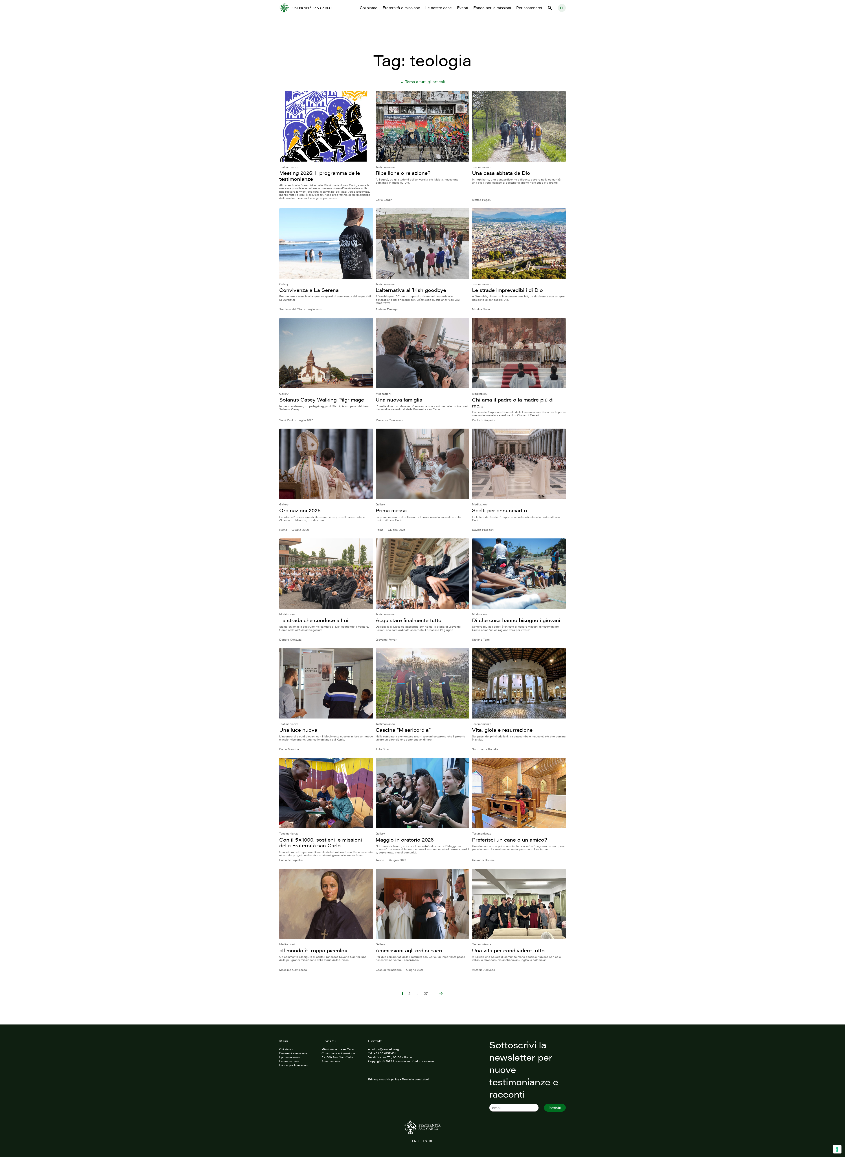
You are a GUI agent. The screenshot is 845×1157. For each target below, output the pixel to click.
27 (426, 993)
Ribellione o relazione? (403, 173)
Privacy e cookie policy (383, 1079)
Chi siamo (368, 7)
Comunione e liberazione (338, 1053)
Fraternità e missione (401, 7)
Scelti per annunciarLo (499, 510)
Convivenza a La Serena (309, 290)
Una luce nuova (298, 730)
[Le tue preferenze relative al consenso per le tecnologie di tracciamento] (837, 1149)
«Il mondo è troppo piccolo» (313, 950)
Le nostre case (438, 7)
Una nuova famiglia (399, 399)
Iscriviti (555, 1107)
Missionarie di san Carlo (337, 1049)
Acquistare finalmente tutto (408, 620)
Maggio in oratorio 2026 (405, 839)
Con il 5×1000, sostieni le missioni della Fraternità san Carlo (320, 842)
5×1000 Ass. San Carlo (337, 1057)
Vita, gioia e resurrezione (502, 730)
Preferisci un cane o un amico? (509, 839)
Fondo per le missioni (492, 7)
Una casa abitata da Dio (501, 173)
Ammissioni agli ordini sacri (409, 950)
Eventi (462, 7)
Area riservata (330, 1061)
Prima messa (391, 510)
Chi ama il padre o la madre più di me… (513, 402)
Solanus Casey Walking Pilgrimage (321, 399)
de (431, 1141)
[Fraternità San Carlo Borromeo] (305, 8)
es (425, 1141)
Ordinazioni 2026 (300, 510)
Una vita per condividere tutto (508, 950)
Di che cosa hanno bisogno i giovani (516, 620)
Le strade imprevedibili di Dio (507, 290)
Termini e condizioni (415, 1079)
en (414, 1141)
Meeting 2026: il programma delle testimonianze (319, 176)
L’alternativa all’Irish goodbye (411, 290)
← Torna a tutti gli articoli (422, 81)
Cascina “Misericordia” (403, 730)
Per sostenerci (529, 7)
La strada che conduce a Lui (313, 620)
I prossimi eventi (290, 1057)
